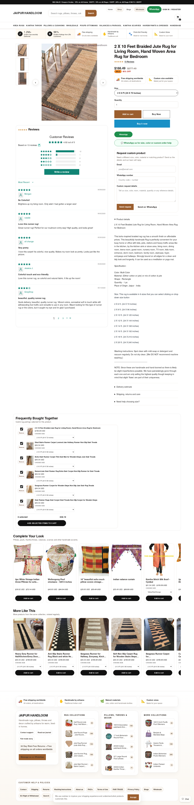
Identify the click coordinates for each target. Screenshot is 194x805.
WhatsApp (154, 9)
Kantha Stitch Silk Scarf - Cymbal (158, 580)
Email (119, 164)
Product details (123, 219)
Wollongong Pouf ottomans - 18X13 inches (60, 580)
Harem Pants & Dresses (155, 25)
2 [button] (58, 318)
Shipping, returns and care (128, 394)
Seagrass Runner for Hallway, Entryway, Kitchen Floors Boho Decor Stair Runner (94, 655)
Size (116, 88)
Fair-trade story (26, 738)
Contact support (26, 732)
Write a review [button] (61, 171)
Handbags (175, 25)
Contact (23, 789)
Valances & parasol (110, 25)
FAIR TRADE (118, 789)
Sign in (166, 9)
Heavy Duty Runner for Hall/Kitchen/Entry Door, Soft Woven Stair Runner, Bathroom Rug (27, 655)
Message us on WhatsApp (32, 757)
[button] (46, 151)
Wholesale (140, 9)
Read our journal (44, 732)
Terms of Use (102, 789)
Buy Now (156, 114)
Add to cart (127, 114)
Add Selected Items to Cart (42, 523)
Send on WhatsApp (147, 206)
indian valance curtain (124, 579)
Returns (46, 789)
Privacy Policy (133, 789)
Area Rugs (18, 25)
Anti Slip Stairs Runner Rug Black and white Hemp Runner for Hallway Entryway (61, 655)
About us (79, 789)
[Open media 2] (22, 64)
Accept (133, 797)
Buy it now (142, 123)
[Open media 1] (22, 50)
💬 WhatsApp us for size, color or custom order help (146, 142)
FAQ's (90, 789)
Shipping (34, 789)
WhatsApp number (125, 175)
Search (91, 13)
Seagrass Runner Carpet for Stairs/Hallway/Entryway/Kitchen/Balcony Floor (159, 655)
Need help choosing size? (128, 401)
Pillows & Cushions (54, 25)
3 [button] (63, 318)
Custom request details (127, 186)
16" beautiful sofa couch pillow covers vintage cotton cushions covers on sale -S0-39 (94, 580)
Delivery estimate (124, 386)
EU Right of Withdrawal (29, 795)
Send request (125, 206)
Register (176, 9)
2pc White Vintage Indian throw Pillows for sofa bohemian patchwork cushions (27, 580)
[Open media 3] (22, 78)
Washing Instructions (62, 789)
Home (110, 9)
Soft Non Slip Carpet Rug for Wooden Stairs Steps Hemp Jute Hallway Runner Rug (126, 655)
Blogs (129, 9)
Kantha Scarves (132, 25)
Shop (119, 9)
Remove (21, 433)
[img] (24, 190)
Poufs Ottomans (89, 25)
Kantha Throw (34, 25)
